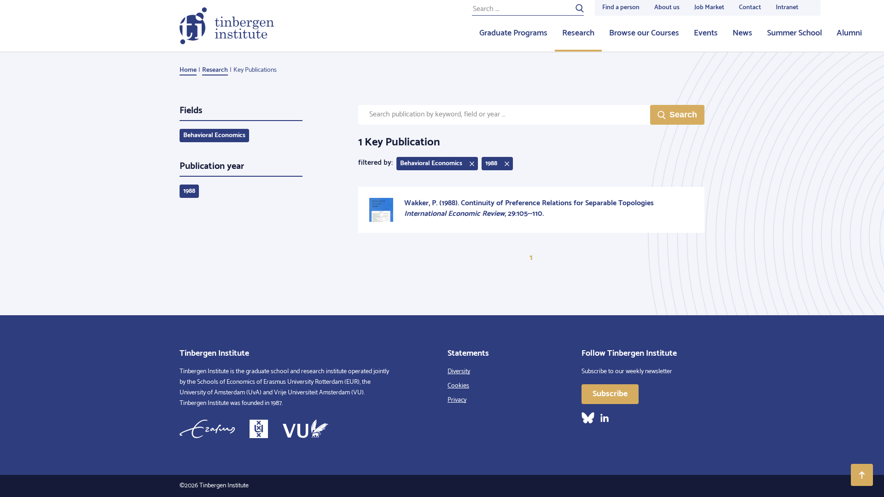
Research (578, 33)
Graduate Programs (513, 33)
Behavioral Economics (214, 135)
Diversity (459, 371)
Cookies (458, 386)
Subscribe (610, 394)
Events (706, 33)
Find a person (621, 7)
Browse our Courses (644, 33)
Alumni (849, 33)
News (742, 33)
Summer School (794, 33)
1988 (189, 191)
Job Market (709, 7)
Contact (750, 7)
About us (667, 7)
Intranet (787, 7)
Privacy (457, 400)
